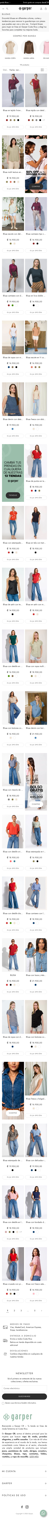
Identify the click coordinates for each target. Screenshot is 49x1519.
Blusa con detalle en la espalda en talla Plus (13, 1222)
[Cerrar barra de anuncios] (46, 2)
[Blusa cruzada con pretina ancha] (13, 1264)
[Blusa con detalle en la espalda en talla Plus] (13, 1202)
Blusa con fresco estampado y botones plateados (36, 1284)
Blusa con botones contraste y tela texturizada (13, 728)
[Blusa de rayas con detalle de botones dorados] (13, 1017)
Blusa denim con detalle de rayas (13, 419)
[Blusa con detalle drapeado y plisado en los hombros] (13, 893)
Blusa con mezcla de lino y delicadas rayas (13, 790)
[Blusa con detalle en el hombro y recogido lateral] (13, 646)
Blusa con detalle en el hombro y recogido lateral (13, 666)
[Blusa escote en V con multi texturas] (36, 337)
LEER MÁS (34, 1456)
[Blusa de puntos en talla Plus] (36, 461)
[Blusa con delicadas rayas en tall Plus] (36, 1140)
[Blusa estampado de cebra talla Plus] (13, 1140)
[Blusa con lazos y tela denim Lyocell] (36, 955)
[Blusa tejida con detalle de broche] (36, 90)
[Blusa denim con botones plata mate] (36, 708)
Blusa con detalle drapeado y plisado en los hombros (13, 913)
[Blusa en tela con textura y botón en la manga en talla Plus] (36, 523)
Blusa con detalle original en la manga (13, 851)
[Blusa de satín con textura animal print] (13, 584)
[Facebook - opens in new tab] (21, 1507)
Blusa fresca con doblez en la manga (36, 419)
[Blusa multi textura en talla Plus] (13, 152)
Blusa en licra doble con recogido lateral (36, 295)
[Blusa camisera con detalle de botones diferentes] (13, 275)
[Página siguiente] (41, 1311)
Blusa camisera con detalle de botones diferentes (13, 295)
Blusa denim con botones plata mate (36, 728)
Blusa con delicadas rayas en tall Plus (36, 1160)
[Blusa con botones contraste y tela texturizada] (13, 708)
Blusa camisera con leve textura (36, 913)
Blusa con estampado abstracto (13, 543)
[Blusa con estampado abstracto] (13, 523)
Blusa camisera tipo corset (36, 234)
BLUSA (13, 975)
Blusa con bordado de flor (36, 1222)
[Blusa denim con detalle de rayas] (13, 399)
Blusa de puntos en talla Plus (36, 481)
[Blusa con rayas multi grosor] (36, 646)
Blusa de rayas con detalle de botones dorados (13, 1037)
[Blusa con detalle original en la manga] (13, 831)
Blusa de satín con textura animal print (13, 604)
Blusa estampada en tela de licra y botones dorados (36, 851)
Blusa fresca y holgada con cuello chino (36, 1099)
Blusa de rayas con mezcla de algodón (13, 357)
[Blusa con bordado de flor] (36, 1202)
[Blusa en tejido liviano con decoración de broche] (13, 90)
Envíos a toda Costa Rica (22, 2)
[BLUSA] (13, 955)
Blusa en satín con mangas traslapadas (36, 604)
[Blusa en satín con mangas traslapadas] (36, 584)
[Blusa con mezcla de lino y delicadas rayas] (13, 770)
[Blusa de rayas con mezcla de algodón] (13, 337)
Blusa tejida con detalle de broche (36, 110)
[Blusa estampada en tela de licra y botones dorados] (36, 831)
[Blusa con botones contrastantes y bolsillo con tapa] (36, 1017)
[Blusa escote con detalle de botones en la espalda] (13, 214)
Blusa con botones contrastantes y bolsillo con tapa (36, 1037)
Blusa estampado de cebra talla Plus (13, 1160)
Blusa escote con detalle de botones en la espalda (13, 234)
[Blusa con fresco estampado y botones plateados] (36, 1264)
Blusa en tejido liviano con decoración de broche (13, 110)
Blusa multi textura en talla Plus (13, 172)
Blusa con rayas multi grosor (36, 666)
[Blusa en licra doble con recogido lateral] (36, 275)
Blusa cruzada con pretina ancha (13, 1284)
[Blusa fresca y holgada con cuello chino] (36, 1078)
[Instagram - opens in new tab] (27, 1507)
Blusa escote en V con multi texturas (36, 357)
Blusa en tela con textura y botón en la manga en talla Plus (36, 543)
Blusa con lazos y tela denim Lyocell (36, 975)
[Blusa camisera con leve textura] (36, 893)
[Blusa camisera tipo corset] (36, 214)
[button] (3, 8)
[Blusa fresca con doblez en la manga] (36, 399)
